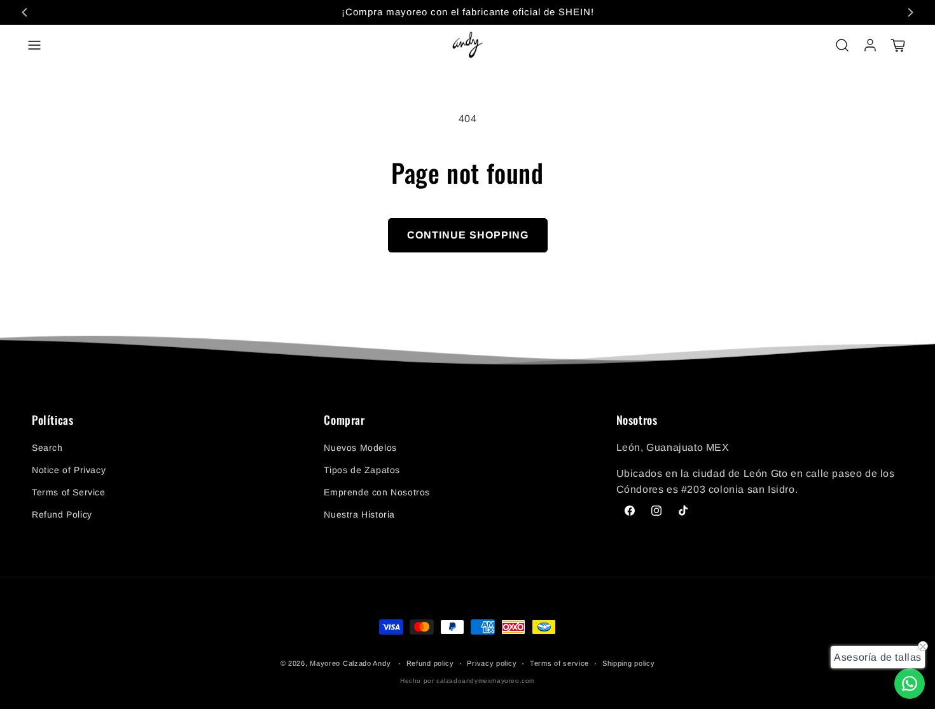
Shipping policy (628, 663)
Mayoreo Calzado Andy (350, 663)
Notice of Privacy (69, 470)
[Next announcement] (910, 12)
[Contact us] (909, 683)
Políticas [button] (52, 420)
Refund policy (430, 663)
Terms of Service (69, 492)
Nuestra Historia (359, 514)
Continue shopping (468, 235)
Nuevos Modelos (360, 448)
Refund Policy (62, 514)
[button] (34, 45)
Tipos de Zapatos (362, 470)
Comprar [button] (344, 420)
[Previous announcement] (25, 12)
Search (47, 448)
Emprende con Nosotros (377, 492)
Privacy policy (491, 663)
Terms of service (559, 663)
